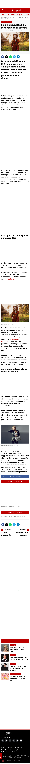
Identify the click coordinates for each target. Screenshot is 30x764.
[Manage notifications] (3, 761)
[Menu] (2, 10)
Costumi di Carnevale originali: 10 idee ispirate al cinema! (6, 535)
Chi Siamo (4, 748)
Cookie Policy (13, 750)
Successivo (23, 529)
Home (2, 17)
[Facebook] (2, 56)
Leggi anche (15, 641)
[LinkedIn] (18, 56)
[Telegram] (14, 56)
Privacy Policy (4, 750)
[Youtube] (21, 740)
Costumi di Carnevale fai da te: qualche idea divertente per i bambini (19, 678)
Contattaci (11, 748)
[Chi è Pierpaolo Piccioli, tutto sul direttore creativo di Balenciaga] (5, 658)
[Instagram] (10, 740)
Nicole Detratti (5, 31)
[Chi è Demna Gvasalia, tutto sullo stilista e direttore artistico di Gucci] (5, 667)
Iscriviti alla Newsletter (15, 481)
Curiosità (13, 645)
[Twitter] (6, 56)
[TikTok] (17, 740)
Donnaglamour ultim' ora (15, 512)
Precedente (7, 529)
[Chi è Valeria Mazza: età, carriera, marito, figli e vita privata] (5, 648)
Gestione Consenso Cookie (8, 752)
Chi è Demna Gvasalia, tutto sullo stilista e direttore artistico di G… (18, 668)
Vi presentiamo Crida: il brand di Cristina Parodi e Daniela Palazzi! (22, 534)
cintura (11, 279)
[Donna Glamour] (16, 10)
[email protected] (4, 756)
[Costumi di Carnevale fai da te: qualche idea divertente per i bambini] (5, 676)
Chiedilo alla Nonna (15, 673)
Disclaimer (18, 748)
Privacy (1, 756)
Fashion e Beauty (9, 17)
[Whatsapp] (10, 56)
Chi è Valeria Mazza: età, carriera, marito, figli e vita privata (17, 649)
